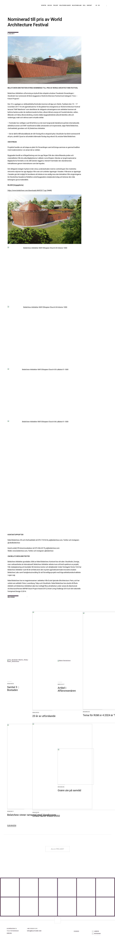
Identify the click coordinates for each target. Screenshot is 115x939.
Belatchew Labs (76, 5)
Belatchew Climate (65, 5)
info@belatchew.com (34, 931)
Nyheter (43, 5)
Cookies (76, 931)
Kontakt (89, 5)
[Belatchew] (16, 6)
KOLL (84, 5)
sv (96, 5)
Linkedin (96, 931)
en (99, 5)
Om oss (49, 5)
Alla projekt (57, 849)
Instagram (97, 933)
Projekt (55, 5)
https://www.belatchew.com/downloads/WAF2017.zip (27, 190)
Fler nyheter (11, 825)
